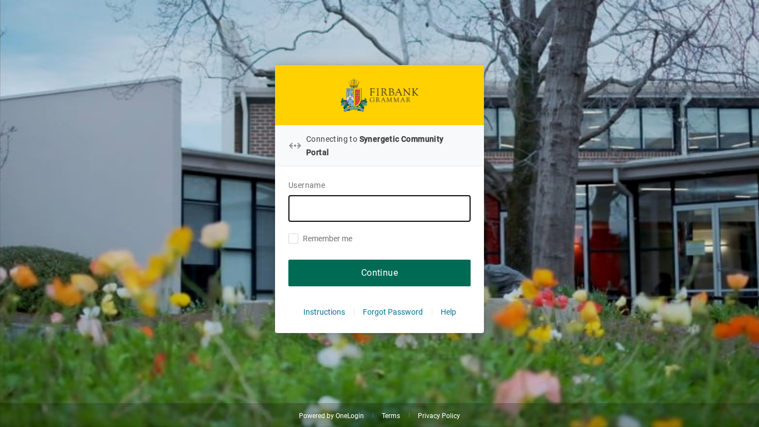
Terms (391, 416)
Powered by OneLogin (331, 416)
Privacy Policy (439, 416)
